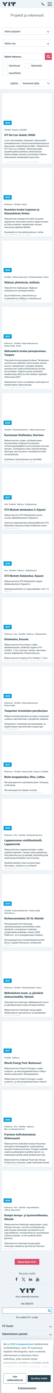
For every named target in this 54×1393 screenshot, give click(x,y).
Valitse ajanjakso (12, 31)
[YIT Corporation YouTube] (37, 1279)
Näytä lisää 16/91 (27, 1261)
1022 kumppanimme (21, 1344)
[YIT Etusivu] (9, 4)
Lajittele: (14, 83)
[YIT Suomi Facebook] (16, 1279)
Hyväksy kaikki (39, 1378)
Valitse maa (10, 43)
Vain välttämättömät (15, 1378)
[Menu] (49, 4)
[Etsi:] (48, 56)
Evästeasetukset (27, 1388)
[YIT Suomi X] (23, 1279)
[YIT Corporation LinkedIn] (30, 1279)
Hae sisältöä (27, 1303)
